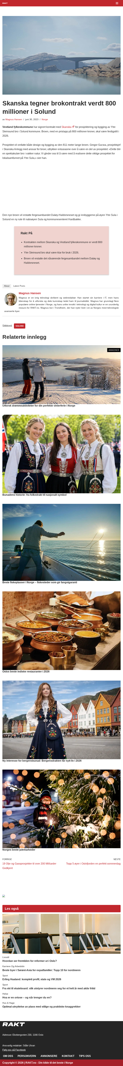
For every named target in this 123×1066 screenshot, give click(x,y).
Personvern (27, 1056)
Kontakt (68, 1056)
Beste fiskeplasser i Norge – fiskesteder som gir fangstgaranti (39, 582)
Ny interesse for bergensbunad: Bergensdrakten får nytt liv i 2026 (42, 760)
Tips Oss (85, 1056)
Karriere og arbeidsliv (13, 966)
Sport (5, 975)
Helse (5, 993)
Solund (20, 326)
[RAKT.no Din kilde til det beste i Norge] (5, 3)
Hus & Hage (8, 1003)
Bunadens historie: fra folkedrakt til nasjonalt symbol (34, 494)
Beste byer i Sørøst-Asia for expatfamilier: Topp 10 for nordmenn (41, 970)
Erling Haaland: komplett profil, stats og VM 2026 (31, 979)
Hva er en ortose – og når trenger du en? (27, 997)
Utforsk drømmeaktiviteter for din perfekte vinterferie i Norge (38, 405)
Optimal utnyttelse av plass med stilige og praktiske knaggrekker (41, 1006)
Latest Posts (19, 286)
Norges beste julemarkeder (18, 849)
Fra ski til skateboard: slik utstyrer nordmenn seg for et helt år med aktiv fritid (48, 988)
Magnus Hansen (13, 119)
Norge (45, 119)
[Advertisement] (61, 187)
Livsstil (5, 957)
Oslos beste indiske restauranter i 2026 (25, 671)
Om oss (8, 1056)
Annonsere (49, 1056)
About (6, 286)
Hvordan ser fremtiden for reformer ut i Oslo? (29, 961)
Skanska (66, 127)
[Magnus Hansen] (10, 304)
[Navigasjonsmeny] (117, 3)
